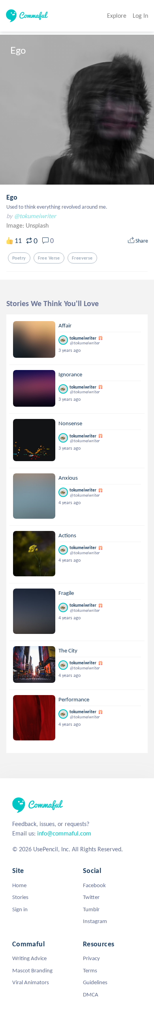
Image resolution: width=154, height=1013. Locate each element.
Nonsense (70, 423)
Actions (67, 535)
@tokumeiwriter (35, 216)
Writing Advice (29, 958)
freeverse (82, 258)
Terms (90, 970)
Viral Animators (30, 982)
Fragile (66, 592)
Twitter (91, 897)
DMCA (90, 994)
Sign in (20, 909)
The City (67, 650)
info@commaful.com (64, 833)
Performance (73, 699)
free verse (49, 258)
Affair (64, 325)
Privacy (91, 958)
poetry (19, 258)
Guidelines (95, 982)
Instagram (95, 921)
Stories (20, 897)
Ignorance (70, 374)
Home (19, 885)
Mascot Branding (32, 970)
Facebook (94, 885)
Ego (11, 197)
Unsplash (37, 225)
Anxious (68, 477)
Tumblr (91, 909)
